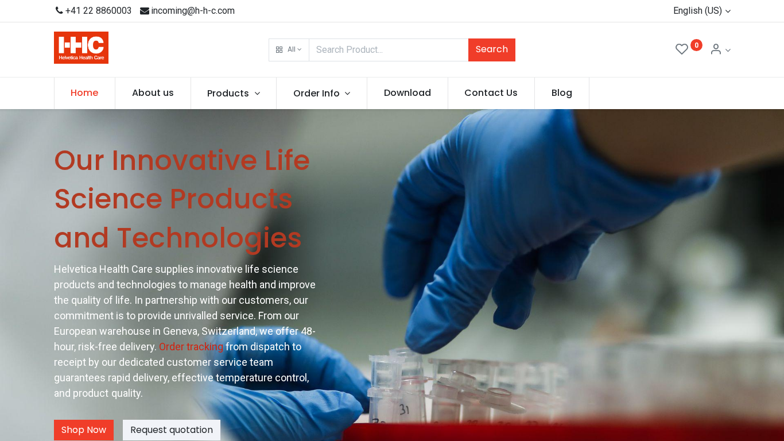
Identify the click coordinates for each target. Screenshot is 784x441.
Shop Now (83, 429)
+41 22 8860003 (98, 10)
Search (492, 49)
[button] (289, 49)
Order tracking (192, 347)
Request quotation (171, 429)
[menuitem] (85, 93)
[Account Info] (719, 50)
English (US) (697, 10)
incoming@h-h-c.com (193, 10)
